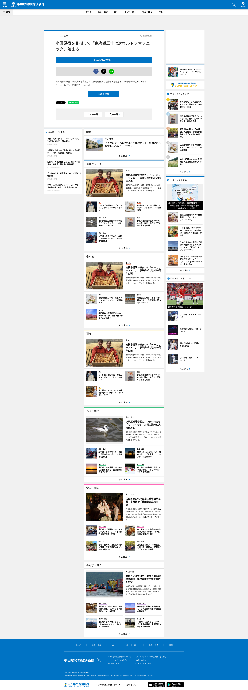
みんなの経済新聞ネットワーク (76, 685)
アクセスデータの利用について (121, 660)
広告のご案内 (114, 663)
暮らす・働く (130, 11)
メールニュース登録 (143, 663)
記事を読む (104, 93)
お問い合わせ (141, 660)
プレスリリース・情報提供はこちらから (151, 657)
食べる (88, 11)
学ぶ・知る (147, 11)
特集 (160, 11)
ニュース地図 (62, 36)
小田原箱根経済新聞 (27, 4)
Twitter (234, 5)
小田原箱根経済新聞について (120, 657)
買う (116, 11)
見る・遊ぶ (103, 11)
